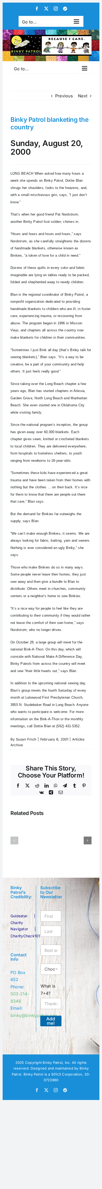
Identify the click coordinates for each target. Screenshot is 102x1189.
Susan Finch (26, 739)
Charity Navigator (19, 925)
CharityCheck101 (25, 936)
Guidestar (18, 916)
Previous (64, 95)
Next (82, 95)
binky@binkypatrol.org (33, 1015)
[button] (14, 840)
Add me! (50, 1021)
